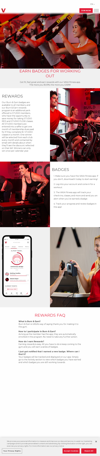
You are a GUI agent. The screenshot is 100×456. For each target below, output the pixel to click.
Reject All (89, 451)
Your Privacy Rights (12, 451)
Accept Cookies (71, 451)
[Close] (96, 441)
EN (91, 4)
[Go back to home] (3, 10)
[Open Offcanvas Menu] (96, 10)
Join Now (86, 10)
